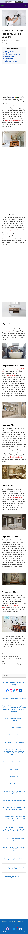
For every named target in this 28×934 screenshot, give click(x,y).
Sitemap (24, 921)
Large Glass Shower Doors (12, 54)
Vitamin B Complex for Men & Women (14, 742)
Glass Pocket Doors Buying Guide (14, 664)
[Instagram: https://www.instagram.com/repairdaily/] (10, 690)
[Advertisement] (14, 80)
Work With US (17, 921)
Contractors (8, 924)
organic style (8, 331)
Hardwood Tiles (9, 56)
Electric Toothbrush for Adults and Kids (14, 800)
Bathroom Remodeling (11, 656)
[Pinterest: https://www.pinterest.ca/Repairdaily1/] (17, 690)
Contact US (20, 924)
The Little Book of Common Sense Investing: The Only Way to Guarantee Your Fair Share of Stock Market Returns (14, 829)
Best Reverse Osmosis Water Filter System (14, 698)
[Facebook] (7, 690)
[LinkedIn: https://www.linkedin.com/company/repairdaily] (20, 690)
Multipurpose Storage (11, 61)
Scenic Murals (9, 58)
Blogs (14, 924)
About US (10, 921)
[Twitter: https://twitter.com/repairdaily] (14, 690)
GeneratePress (23, 931)
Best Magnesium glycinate (14, 727)
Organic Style (9, 53)
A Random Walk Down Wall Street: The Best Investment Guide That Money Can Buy (14, 818)
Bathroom (7, 654)
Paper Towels (14, 784)
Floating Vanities (9, 51)
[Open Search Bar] (26, 5)
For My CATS (14, 769)
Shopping (4, 921)
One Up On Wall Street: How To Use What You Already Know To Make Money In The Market (14, 849)
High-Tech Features (10, 60)
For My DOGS (14, 776)
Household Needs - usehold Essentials (14, 762)
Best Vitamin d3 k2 (14, 734)
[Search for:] (14, 676)
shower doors (11, 375)
